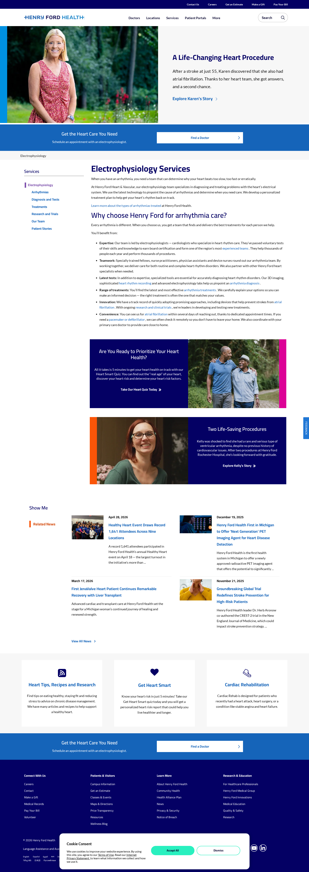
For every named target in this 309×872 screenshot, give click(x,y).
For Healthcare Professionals (240, 784)
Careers (212, 4)
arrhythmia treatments (200, 290)
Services (172, 18)
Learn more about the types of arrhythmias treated (126, 206)
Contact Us (193, 4)
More (216, 18)
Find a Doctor (200, 138)
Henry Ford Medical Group (239, 790)
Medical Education (234, 804)
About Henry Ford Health (172, 784)
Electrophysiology (40, 185)
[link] (67, 17)
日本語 (37, 860)
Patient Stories (42, 228)
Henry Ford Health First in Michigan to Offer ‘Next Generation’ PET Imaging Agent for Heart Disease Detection (245, 535)
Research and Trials (45, 214)
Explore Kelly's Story (237, 465)
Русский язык (50, 860)
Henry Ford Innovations (237, 797)
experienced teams (235, 248)
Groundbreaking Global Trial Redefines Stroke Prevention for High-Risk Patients (243, 595)
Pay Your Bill (281, 4)
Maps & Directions (101, 804)
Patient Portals (195, 18)
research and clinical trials (154, 307)
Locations (153, 18)
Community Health (168, 790)
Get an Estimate (234, 4)
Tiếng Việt (27, 860)
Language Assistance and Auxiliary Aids (47, 848)
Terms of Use (106, 854)
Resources (96, 817)
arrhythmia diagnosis (245, 283)
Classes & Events (100, 797)
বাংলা (52, 856)
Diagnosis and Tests (45, 199)
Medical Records (34, 804)
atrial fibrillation (156, 314)
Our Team (38, 221)
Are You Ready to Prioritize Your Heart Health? (139, 354)
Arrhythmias (40, 192)
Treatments (39, 207)
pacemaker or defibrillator (127, 319)
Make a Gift (258, 4)
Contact (29, 790)
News (160, 804)
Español (36, 856)
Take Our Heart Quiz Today (139, 389)
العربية (45, 856)
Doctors (134, 18)
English (26, 856)
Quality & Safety (233, 810)
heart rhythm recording (135, 283)
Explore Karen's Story (193, 99)
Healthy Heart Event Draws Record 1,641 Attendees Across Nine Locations (137, 531)
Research (228, 817)
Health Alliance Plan (169, 797)
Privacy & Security (168, 810)
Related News (44, 524)
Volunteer (30, 817)
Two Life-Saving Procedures (237, 429)
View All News (81, 641)
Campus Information (102, 784)
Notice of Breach (167, 817)
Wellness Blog (98, 823)
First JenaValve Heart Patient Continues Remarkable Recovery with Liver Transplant (114, 592)
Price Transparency (102, 810)
